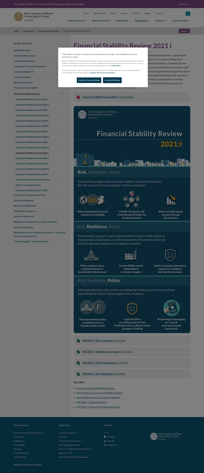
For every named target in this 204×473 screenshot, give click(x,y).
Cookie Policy (116, 65)
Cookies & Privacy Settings (89, 80)
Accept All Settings (112, 80)
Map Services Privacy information (102, 73)
